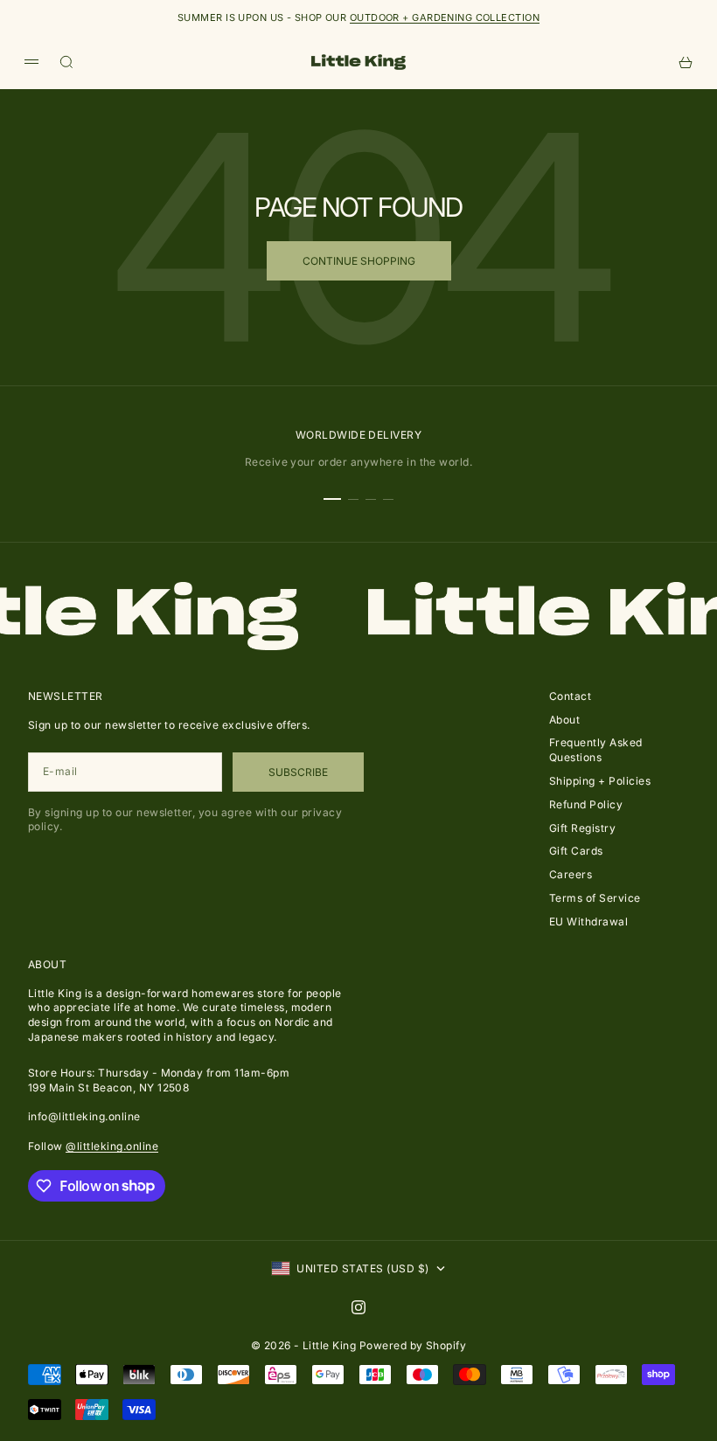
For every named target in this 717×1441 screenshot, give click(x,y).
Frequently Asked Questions (596, 750)
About (564, 719)
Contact (570, 696)
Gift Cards (576, 850)
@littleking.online (112, 1146)
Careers (570, 874)
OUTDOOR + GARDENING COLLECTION (444, 17)
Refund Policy (586, 804)
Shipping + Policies (600, 780)
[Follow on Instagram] (358, 1307)
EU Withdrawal (588, 921)
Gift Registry (582, 828)
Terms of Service (595, 897)
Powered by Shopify (413, 1345)
